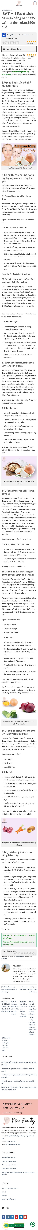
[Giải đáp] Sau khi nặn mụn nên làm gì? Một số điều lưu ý (9, 989)
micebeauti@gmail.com (13, 1144)
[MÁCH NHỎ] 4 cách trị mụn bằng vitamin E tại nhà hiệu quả (5, 1006)
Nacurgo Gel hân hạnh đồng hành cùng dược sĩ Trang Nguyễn (17, 1173)
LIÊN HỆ (5, 1183)
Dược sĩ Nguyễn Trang (8, 1199)
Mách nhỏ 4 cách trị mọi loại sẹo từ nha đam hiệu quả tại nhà (28, 989)
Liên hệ (3, 1192)
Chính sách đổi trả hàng (8, 1168)
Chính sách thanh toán (8, 1161)
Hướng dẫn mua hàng (8, 1157)
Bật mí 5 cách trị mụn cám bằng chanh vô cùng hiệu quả (18, 1082)
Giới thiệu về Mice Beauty (9, 1188)
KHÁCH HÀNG (7, 1152)
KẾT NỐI (5, 1208)
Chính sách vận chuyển (8, 1165)
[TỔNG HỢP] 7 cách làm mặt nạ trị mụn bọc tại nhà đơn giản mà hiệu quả (18, 1088)
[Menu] (2, 3)
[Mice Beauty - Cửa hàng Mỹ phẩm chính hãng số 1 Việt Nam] (19, 3)
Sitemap (4, 1195)
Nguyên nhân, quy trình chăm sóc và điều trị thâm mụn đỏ (17, 1070)
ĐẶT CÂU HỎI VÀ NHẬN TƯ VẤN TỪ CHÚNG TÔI (17, 1106)
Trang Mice (10, 35)
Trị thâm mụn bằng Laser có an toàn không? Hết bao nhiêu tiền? (18, 1076)
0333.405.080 (11, 1141)
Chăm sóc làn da (6, 10)
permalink (4, 958)
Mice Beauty (6, 74)
